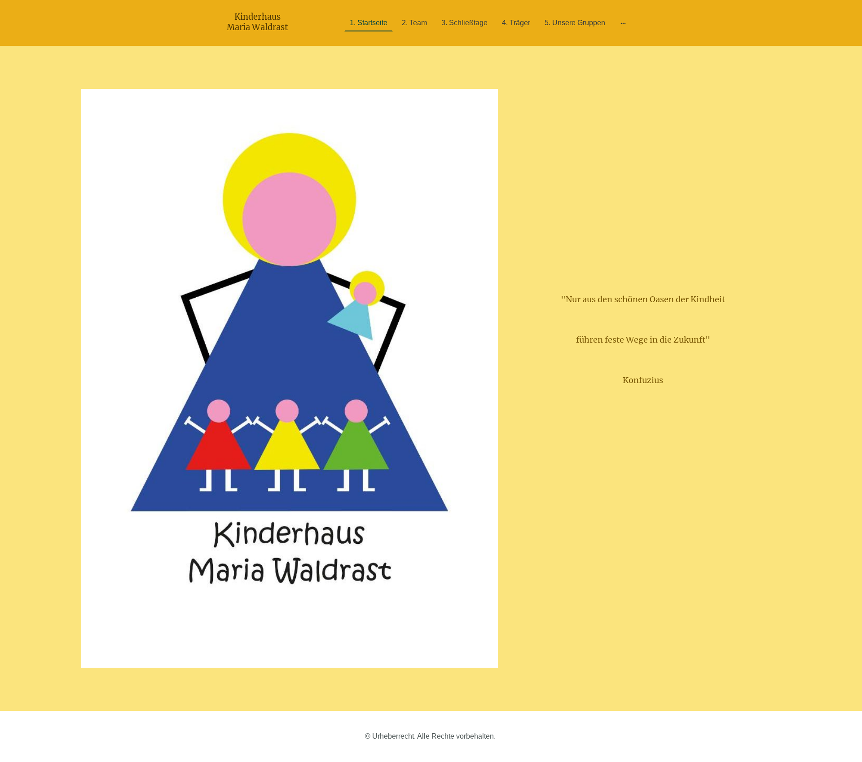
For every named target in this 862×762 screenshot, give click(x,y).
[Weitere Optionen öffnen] (623, 22)
